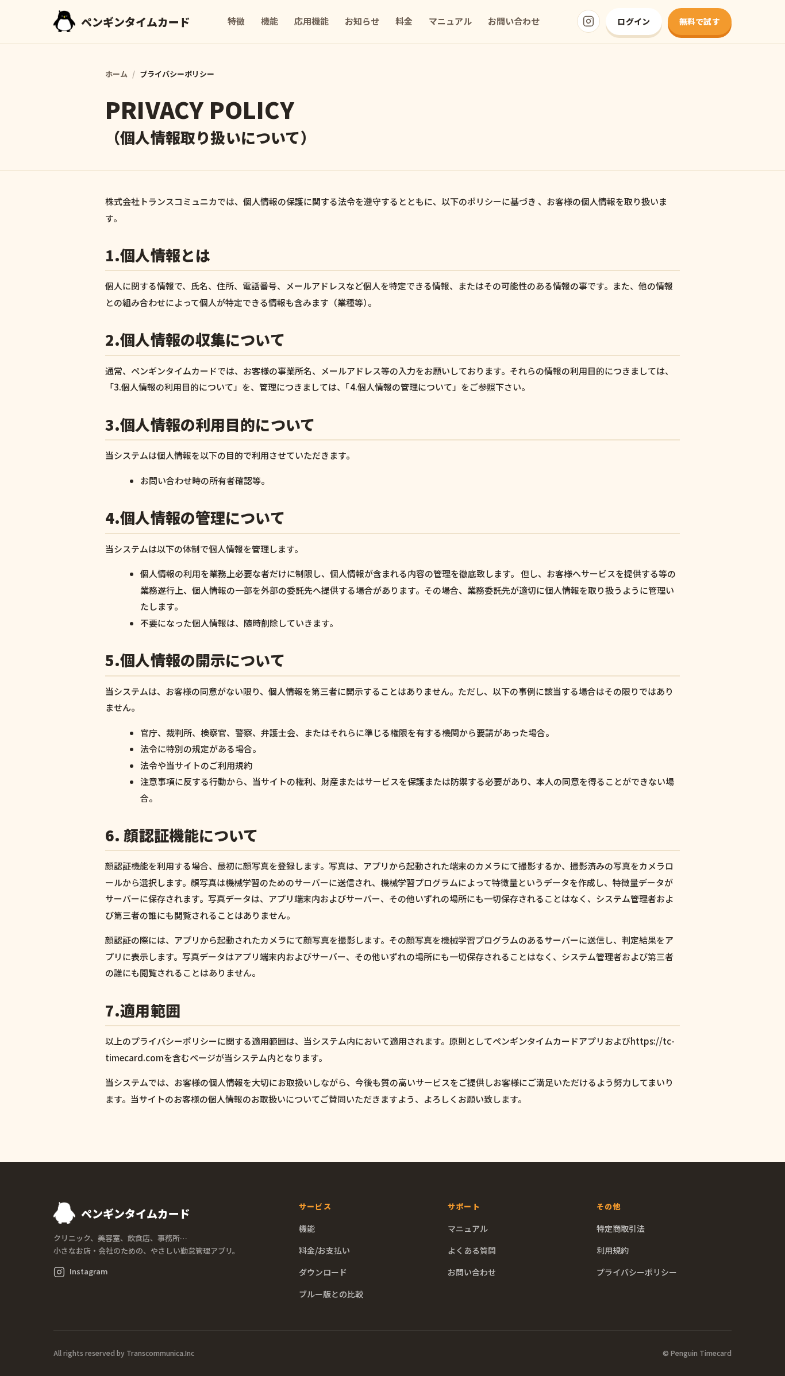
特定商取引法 (621, 1228)
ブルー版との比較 (331, 1294)
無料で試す (699, 21)
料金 (404, 21)
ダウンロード (323, 1272)
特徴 (236, 21)
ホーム (116, 73)
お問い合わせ (514, 21)
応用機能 (311, 21)
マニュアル (450, 21)
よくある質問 (472, 1250)
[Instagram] (588, 21)
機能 (269, 21)
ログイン (633, 21)
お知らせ (362, 21)
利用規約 (613, 1250)
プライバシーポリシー (637, 1272)
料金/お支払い (324, 1250)
